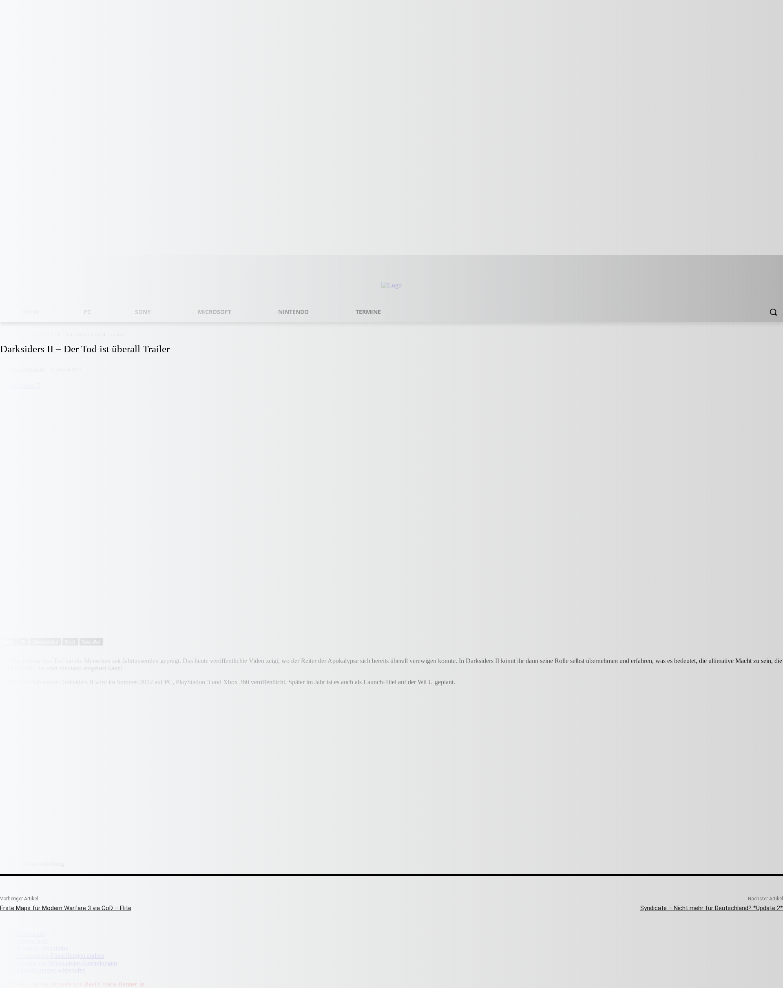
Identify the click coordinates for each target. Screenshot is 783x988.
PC (22, 641)
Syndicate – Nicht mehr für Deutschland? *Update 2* (711, 908)
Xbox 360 (91, 641)
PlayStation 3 (45, 641)
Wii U (70, 641)
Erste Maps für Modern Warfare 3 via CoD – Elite (65, 908)
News (7, 641)
